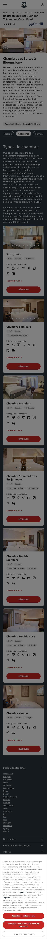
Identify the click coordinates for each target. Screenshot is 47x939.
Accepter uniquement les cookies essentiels (23, 924)
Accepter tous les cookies (23, 916)
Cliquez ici (21, 892)
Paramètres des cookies (23, 934)
